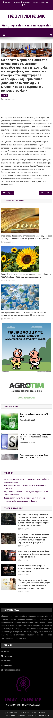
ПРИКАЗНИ (32, 715)
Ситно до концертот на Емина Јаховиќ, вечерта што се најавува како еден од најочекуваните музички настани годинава (34, 584)
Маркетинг (26, 2)
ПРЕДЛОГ (21, 715)
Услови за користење (40, 2)
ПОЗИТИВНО (10, 715)
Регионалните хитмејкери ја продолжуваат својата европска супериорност (33, 568)
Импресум (16, 2)
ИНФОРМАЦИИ (12, 713)
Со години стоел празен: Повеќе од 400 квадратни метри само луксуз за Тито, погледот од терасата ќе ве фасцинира (33, 538)
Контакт (26, 5)
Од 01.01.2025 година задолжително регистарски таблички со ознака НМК (35, 416)
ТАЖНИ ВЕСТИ (44, 715)
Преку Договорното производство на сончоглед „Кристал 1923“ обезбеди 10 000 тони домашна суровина (26, 275)
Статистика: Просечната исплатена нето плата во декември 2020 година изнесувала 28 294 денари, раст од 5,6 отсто (26, 237)
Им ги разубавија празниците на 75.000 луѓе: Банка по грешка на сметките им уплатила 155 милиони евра (23, 314)
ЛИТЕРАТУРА (24, 713)
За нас (7, 2)
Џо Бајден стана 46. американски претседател (9, 193)
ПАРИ (5, 95)
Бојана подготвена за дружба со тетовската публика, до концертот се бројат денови (34, 554)
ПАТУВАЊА (43, 713)
